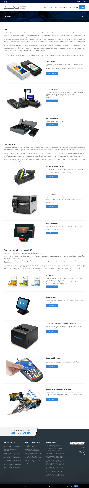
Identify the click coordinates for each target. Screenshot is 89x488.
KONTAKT (75, 7)
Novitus (55, 448)
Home (80, 16)
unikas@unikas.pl (81, 454)
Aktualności (63, 7)
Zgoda (76, 486)
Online (60, 448)
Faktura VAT (56, 446)
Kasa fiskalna (48, 448)
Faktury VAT (61, 446)
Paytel (47, 450)
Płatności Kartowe (52, 450)
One (58, 448)
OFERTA (50, 7)
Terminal (58, 450)
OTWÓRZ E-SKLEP (52, 73)
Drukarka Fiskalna (49, 446)
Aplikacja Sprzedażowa (51, 445)
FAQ (70, 7)
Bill (56, 445)
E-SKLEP (82, 7)
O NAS (56, 7)
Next (53, 448)
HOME (45, 7)
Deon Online (60, 445)
